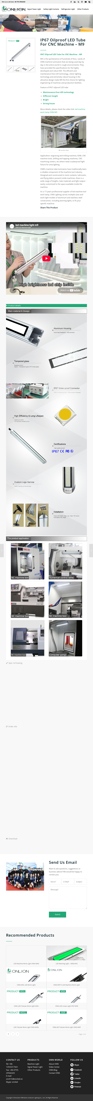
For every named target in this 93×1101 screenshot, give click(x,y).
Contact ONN (54, 1073)
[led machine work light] (31, 69)
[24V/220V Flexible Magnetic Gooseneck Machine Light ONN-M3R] (91, 550)
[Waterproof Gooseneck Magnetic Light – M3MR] (2, 550)
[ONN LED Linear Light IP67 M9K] (66, 995)
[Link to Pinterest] (82, 2)
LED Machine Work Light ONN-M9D (26, 963)
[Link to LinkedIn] (75, 2)
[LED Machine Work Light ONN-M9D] (26, 953)
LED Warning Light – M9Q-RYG (67, 963)
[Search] (44, 20)
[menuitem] (5, 9)
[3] (17, 69)
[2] (24, 69)
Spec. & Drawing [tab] (15, 663)
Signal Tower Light (35, 1067)
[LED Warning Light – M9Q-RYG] (66, 953)
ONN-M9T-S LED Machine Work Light (66, 985)
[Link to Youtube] (85, 2)
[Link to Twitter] (78, 2)
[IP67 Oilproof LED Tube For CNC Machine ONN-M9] (20, 52)
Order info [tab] (12, 726)
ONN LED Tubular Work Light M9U (26, 1006)
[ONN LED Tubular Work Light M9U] (26, 995)
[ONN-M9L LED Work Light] (26, 974)
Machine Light (33, 1064)
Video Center (54, 1067)
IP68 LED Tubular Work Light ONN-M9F (67, 1027)
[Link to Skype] (89, 2)
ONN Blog (53, 1070)
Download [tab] (13, 838)
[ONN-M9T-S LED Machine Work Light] (66, 974)
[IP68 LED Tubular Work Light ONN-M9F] (66, 1016)
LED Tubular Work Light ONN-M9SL (26, 1027)
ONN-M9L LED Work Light (26, 985)
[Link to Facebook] (71, 2)
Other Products (33, 1070)
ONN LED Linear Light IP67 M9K (66, 1006)
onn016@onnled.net (14, 1079)
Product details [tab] (14, 305)
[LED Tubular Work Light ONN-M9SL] (26, 1016)
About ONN (54, 1064)
